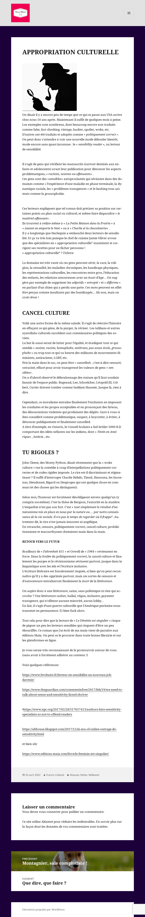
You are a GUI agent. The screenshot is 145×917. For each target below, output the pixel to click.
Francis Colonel (55, 775)
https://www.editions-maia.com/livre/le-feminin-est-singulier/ (65, 754)
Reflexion (94, 775)
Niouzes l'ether (78, 775)
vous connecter (50, 812)
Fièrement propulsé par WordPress (43, 909)
